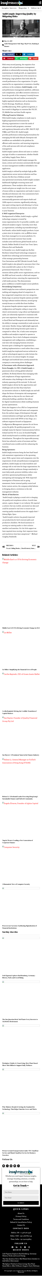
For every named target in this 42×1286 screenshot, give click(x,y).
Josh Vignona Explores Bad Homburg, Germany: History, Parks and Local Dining (18, 976)
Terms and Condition (21, 1219)
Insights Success (9, 8)
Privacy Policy (21, 1216)
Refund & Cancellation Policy (21, 1222)
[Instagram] (18, 1165)
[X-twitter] (7, 1165)
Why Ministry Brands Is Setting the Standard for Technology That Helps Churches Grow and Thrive (19, 1108)
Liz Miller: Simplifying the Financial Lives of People (19, 669)
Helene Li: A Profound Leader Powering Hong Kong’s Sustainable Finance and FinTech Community (20, 797)
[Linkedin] (14, 1165)
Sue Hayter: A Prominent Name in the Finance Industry (20, 755)
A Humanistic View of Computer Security (16, 884)
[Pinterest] (11, 1165)
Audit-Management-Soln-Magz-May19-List (17, 44)
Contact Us (21, 1225)
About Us (21, 1213)
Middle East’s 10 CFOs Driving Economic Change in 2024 (21, 628)
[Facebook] (3, 1165)
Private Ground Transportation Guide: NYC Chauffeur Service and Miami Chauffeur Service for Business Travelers (20, 1153)
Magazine (23, 8)
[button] (40, 2)
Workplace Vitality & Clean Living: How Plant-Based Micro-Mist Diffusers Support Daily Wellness (20, 1064)
